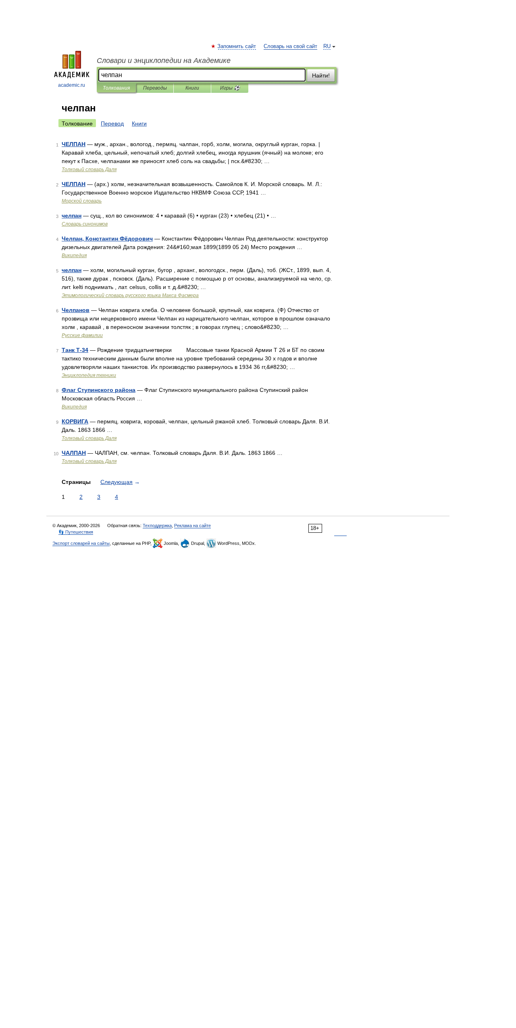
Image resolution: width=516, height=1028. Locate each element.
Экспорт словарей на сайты (81, 543)
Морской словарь (82, 201)
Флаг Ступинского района (98, 390)
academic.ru (71, 85)
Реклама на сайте (192, 525)
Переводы (155, 88)
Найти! (321, 75)
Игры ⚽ (230, 88)
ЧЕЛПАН (73, 144)
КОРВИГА (75, 421)
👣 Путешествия (75, 532)
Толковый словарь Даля (89, 169)
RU (327, 46)
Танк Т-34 (75, 350)
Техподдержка (157, 525)
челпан (71, 215)
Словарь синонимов (85, 224)
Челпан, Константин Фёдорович (107, 238)
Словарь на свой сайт (290, 46)
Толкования (116, 88)
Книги (192, 88)
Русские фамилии (82, 335)
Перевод (112, 123)
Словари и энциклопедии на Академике (164, 61)
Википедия (74, 255)
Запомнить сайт (237, 46)
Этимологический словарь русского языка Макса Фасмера (130, 295)
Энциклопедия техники (89, 375)
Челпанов (75, 310)
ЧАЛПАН (74, 453)
